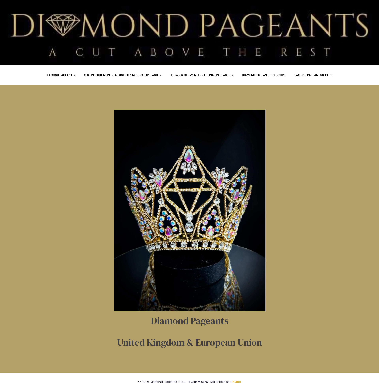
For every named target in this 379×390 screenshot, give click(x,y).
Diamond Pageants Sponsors (263, 75)
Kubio (236, 382)
